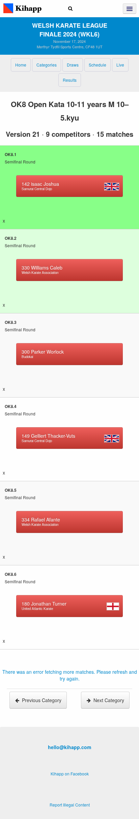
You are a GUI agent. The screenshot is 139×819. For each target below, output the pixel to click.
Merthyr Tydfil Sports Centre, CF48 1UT (70, 46)
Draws (73, 65)
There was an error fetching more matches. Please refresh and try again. (69, 675)
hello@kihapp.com (69, 747)
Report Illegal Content (70, 805)
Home (20, 65)
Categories (46, 65)
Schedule (97, 65)
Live (120, 65)
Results (70, 80)
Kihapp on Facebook (70, 773)
